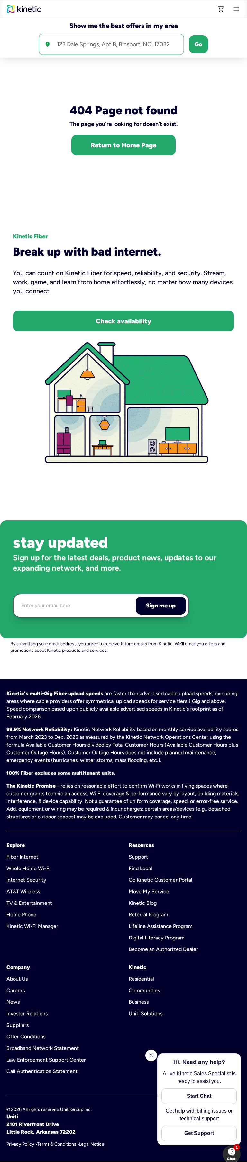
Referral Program (148, 915)
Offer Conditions (25, 1037)
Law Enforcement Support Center (46, 1060)
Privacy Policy (20, 1144)
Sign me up (161, 605)
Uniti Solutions (145, 1013)
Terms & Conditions (56, 1144)
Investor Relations (27, 1013)
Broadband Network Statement (42, 1048)
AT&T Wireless (23, 891)
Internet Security (26, 880)
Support (138, 857)
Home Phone (21, 915)
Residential (141, 979)
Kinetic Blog (143, 903)
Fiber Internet (22, 857)
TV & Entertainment (29, 903)
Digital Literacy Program (157, 938)
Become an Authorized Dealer (163, 949)
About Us (17, 979)
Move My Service (149, 891)
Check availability (123, 321)
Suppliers (17, 1025)
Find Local (140, 868)
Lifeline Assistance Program (161, 926)
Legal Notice (91, 1144)
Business (139, 1002)
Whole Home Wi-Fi (28, 868)
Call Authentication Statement (42, 1071)
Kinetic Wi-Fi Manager (32, 926)
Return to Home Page (123, 145)
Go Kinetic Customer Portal (160, 880)
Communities (144, 990)
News (13, 1002)
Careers (15, 990)
